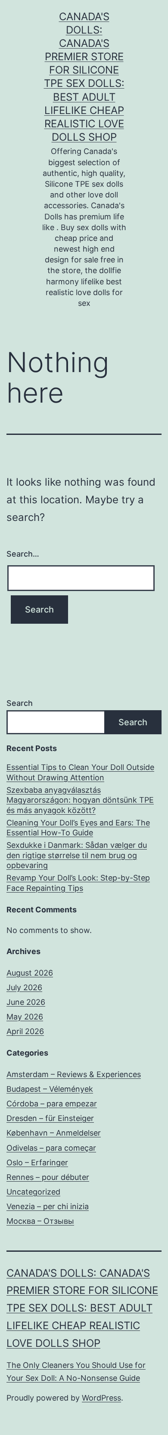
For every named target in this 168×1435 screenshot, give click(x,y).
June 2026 (25, 1002)
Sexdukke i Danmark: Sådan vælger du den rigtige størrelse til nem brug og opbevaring (76, 855)
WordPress (101, 1397)
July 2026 (24, 987)
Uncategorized (33, 1191)
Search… (22, 553)
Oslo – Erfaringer (37, 1162)
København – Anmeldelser (53, 1132)
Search (19, 703)
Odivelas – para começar (51, 1147)
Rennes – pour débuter (47, 1177)
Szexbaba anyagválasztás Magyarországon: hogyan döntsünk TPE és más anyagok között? (80, 800)
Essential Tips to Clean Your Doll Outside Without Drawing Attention (80, 772)
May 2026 (24, 1016)
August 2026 (29, 972)
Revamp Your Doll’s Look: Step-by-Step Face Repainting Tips (78, 882)
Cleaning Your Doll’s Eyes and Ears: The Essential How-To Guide (78, 827)
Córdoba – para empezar (51, 1103)
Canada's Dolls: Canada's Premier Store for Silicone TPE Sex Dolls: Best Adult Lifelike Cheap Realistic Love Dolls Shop (82, 1308)
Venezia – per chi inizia (47, 1206)
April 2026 (25, 1031)
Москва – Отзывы (40, 1221)
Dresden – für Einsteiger (50, 1118)
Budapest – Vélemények (49, 1088)
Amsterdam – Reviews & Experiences (73, 1074)
